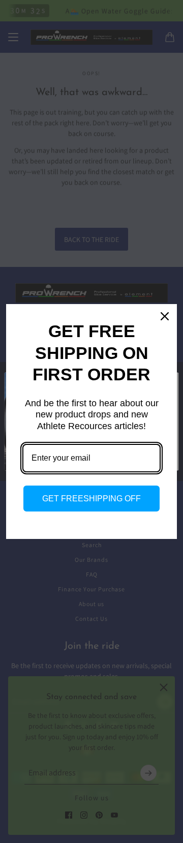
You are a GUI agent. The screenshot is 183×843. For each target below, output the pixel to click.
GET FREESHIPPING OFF (91, 498)
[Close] (164, 316)
